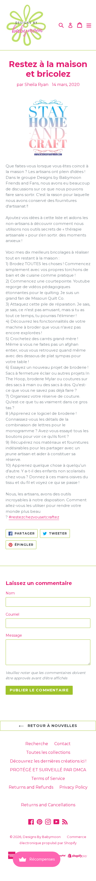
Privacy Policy (73, 787)
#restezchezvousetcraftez (34, 517)
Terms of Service (48, 778)
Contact (62, 743)
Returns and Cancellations (48, 804)
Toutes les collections (48, 752)
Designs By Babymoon (42, 837)
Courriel (12, 614)
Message (14, 635)
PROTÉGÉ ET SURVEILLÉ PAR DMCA (48, 769)
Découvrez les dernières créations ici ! (48, 761)
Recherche (36, 743)
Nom (10, 593)
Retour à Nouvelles (51, 725)
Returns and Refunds (31, 787)
